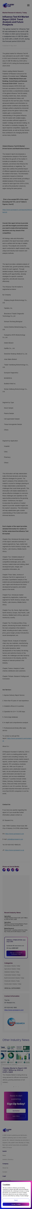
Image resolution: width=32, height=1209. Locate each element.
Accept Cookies (16, 1204)
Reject (16, 1200)
